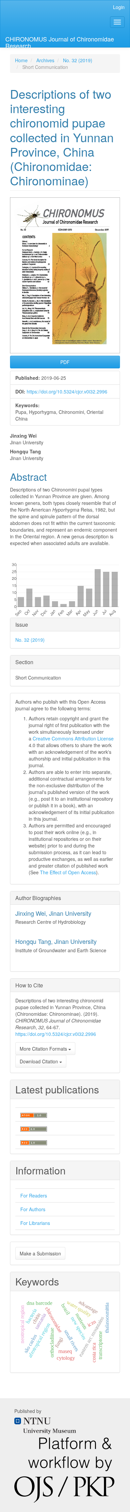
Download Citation (39, 1061)
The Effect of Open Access (68, 872)
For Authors (32, 1209)
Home (21, 60)
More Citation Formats (44, 1048)
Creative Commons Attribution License (73, 738)
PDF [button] (65, 362)
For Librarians (35, 1223)
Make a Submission (40, 1253)
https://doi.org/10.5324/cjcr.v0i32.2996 (67, 391)
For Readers (33, 1195)
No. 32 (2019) (77, 60)
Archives (45, 60)
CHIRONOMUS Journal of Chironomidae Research (59, 40)
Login (119, 7)
